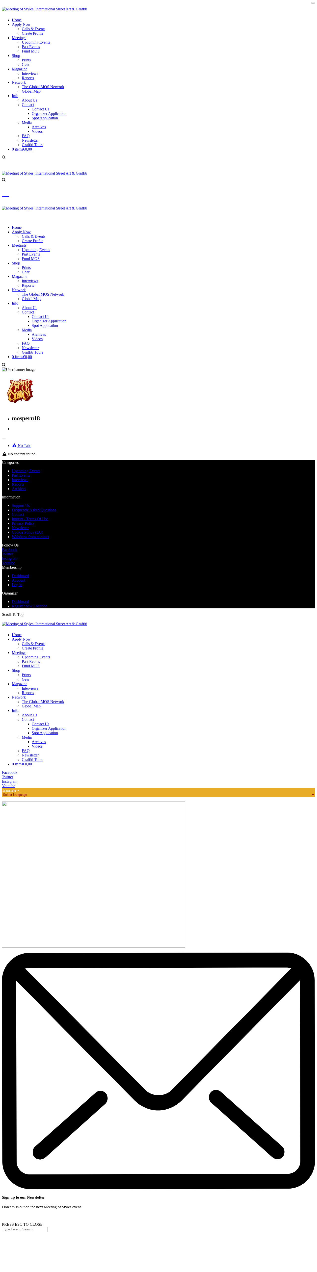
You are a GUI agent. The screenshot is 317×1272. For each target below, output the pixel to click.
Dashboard (20, 576)
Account (18, 580)
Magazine (19, 684)
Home (17, 635)
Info (15, 710)
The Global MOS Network (43, 702)
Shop (16, 670)
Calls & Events (33, 644)
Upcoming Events (26, 471)
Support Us (21, 505)
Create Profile (32, 648)
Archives (19, 489)
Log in (17, 585)
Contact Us (40, 724)
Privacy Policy (23, 523)
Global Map (31, 706)
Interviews (20, 480)
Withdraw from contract (30, 537)
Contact (18, 514)
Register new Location (29, 606)
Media (27, 737)
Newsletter (20, 528)
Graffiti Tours (32, 759)
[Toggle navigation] (4, 438)
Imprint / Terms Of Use (30, 519)
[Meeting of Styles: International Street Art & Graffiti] (44, 9)
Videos (37, 746)
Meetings (19, 652)
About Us (29, 715)
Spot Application (45, 733)
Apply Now (21, 639)
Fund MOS (31, 666)
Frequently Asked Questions (34, 510)
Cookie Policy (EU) (27, 532)
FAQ (26, 751)
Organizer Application (49, 728)
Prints (26, 675)
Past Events (21, 475)
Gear (25, 679)
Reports (18, 484)
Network (19, 697)
